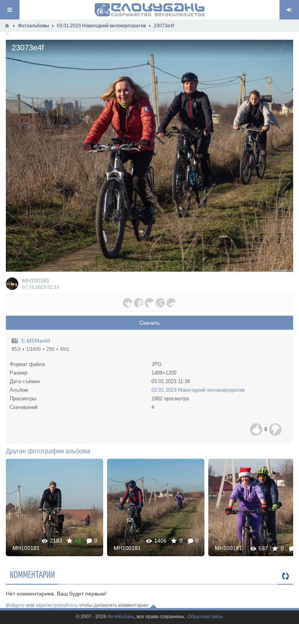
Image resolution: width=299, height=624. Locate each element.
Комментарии (32, 574)
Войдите (15, 605)
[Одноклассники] (138, 303)
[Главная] (7, 25)
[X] (149, 303)
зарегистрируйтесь (56, 605)
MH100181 (35, 281)
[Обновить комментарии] (285, 576)
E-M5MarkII (35, 341)
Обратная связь (205, 616)
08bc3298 (156, 507)
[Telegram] (171, 303)
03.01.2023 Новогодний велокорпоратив (198, 390)
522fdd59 (55, 507)
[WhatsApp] (160, 303)
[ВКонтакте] (127, 303)
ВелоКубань (120, 616)
